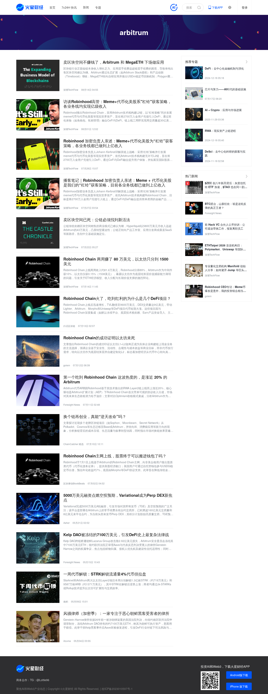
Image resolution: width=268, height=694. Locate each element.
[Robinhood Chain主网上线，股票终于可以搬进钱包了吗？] (37, 469)
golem (66, 365)
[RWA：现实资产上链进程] (194, 135)
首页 (52, 7)
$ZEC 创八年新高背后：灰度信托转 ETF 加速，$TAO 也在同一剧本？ (225, 185)
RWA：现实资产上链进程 (220, 131)
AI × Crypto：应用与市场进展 (223, 110)
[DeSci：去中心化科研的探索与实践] (194, 155)
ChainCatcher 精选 (73, 444)
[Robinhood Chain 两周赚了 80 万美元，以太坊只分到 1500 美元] (37, 272)
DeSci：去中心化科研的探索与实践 (225, 153)
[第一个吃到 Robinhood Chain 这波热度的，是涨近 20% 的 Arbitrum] (37, 390)
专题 (98, 7)
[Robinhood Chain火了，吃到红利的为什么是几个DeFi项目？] (37, 311)
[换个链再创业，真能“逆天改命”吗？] (37, 429)
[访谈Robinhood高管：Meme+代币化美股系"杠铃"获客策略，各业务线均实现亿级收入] (37, 114)
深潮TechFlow (70, 89)
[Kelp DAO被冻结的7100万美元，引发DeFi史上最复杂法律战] (37, 548)
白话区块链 (69, 326)
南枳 (65, 601)
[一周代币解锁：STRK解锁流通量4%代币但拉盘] (37, 587)
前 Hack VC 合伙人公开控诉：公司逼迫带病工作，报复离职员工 (225, 226)
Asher (66, 522)
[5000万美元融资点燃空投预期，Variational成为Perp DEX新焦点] (37, 508)
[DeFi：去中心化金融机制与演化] (194, 72)
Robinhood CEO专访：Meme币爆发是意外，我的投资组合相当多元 (225, 289)
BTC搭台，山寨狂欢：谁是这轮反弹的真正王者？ (225, 206)
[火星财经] (30, 7)
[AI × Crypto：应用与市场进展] (194, 114)
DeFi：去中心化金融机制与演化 (224, 68)
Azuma (67, 640)
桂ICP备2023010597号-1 (117, 689)
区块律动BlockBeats (74, 483)
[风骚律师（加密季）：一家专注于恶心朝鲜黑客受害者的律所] (37, 626)
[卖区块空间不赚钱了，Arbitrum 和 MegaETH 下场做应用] (37, 75)
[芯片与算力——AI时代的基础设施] (194, 93)
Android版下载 (239, 675)
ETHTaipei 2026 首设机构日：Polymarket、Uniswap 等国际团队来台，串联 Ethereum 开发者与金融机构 (226, 247)
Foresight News (71, 404)
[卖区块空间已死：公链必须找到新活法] (37, 233)
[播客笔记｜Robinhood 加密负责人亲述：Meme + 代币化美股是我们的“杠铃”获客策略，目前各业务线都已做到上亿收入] (37, 193)
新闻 (86, 7)
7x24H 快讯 (69, 7)
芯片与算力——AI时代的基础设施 (225, 89)
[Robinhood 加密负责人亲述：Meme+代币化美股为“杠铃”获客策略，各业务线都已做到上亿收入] (37, 154)
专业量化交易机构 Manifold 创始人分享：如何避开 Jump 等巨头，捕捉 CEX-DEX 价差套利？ (226, 268)
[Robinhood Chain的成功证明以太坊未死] (37, 351)
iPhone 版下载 (239, 686)
